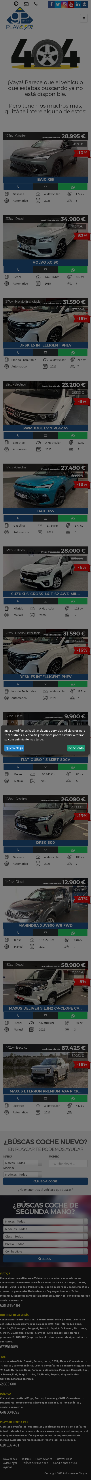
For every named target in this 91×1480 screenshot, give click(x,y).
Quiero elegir (14, 748)
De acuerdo (76, 748)
